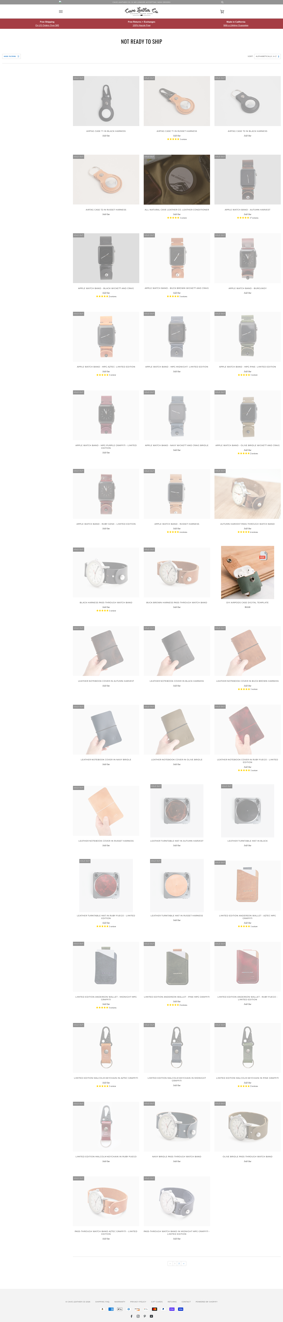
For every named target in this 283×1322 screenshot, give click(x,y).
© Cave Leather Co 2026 (78, 1302)
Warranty (119, 1302)
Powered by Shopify (207, 1302)
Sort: (251, 56)
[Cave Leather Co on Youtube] (151, 1317)
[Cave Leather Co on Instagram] (138, 1317)
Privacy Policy (138, 1302)
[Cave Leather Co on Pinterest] (144, 1317)
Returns (172, 1302)
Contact (186, 1302)
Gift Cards (157, 1302)
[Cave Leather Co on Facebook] (131, 1317)
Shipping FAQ (102, 1302)
